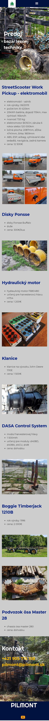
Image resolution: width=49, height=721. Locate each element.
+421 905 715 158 (18, 658)
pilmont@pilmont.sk (23, 664)
